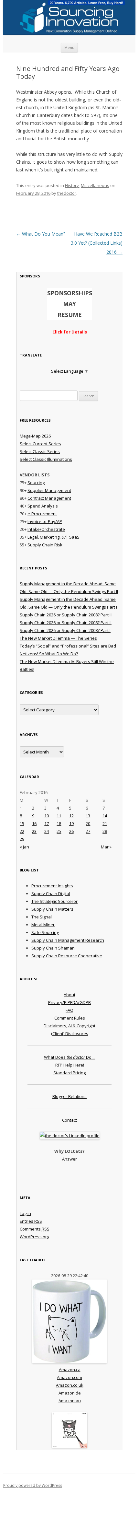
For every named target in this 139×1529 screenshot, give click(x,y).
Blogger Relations (69, 1096)
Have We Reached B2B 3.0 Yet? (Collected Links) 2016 (97, 243)
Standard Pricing (69, 1073)
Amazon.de (70, 1393)
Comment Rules (69, 1018)
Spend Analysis (42, 506)
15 (22, 823)
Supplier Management (49, 490)
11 (59, 816)
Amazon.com (69, 1377)
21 (104, 823)
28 (104, 831)
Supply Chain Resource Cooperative (66, 956)
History (72, 185)
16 (34, 823)
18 (59, 823)
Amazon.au (70, 1401)
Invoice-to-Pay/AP (44, 521)
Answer (69, 1159)
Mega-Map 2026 (35, 436)
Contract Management (49, 498)
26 (71, 831)
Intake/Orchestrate (46, 529)
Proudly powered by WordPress (32, 1485)
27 (88, 831)
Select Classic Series (40, 451)
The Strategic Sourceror (54, 901)
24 (46, 831)
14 (104, 816)
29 (22, 839)
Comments (34, 1229)
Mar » (106, 847)
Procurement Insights (52, 886)
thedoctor (66, 193)
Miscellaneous (95, 185)
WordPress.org (34, 1237)
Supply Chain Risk (44, 545)
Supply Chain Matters (52, 909)
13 (88, 816)
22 (22, 831)
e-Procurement (42, 514)
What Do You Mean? (40, 234)
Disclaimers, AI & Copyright (69, 1026)
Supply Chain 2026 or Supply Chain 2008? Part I (65, 630)
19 (71, 823)
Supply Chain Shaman (53, 948)
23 (34, 831)
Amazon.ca (69, 1369)
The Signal (41, 917)
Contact (69, 1120)
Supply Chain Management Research (67, 940)
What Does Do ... (69, 1057)
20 (88, 823)
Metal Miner (43, 925)
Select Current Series (40, 444)
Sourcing (36, 482)
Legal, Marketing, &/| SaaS (53, 537)
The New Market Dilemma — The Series (58, 638)
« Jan (24, 847)
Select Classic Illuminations (46, 459)
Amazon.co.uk (69, 1385)
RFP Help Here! (69, 1065)
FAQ (69, 1010)
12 (71, 816)
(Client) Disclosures (69, 1033)
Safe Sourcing (45, 932)
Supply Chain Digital (50, 893)
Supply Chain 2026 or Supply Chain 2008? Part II (66, 622)
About (69, 995)
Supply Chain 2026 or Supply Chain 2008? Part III (66, 615)
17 (46, 823)
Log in (25, 1213)
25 (59, 831)
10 (46, 816)
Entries (31, 1221)
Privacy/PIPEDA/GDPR (69, 1002)
